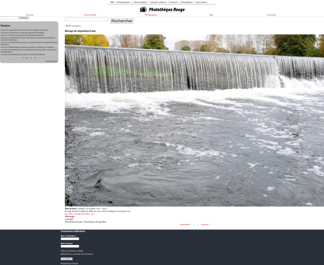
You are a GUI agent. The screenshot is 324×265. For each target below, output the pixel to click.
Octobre (86, 214)
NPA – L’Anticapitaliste (120, 2)
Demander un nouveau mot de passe (77, 254)
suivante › (205, 225)
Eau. (80, 26)
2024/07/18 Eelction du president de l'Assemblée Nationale (22, 35)
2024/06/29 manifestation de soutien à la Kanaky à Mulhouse (23, 54)
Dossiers (30, 15)
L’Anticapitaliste (140, 2)
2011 (93, 214)
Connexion (271, 15)
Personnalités (90, 15)
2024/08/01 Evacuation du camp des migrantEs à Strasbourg (22, 33)
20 (23, 58)
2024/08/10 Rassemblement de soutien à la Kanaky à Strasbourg (24, 30)
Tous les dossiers (52, 61)
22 (31, 58)
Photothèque (187, 2)
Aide (211, 15)
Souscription (201, 2)
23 (35, 58)
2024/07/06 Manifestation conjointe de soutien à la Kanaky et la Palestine (27, 47)
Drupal (75, 264)
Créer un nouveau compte (72, 251)
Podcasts (174, 2)
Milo (71, 214)
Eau (66, 214)
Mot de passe (67, 243)
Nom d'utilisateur (69, 236)
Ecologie (77, 214)
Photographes (151, 15)
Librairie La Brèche (158, 2)
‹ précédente (184, 225)
